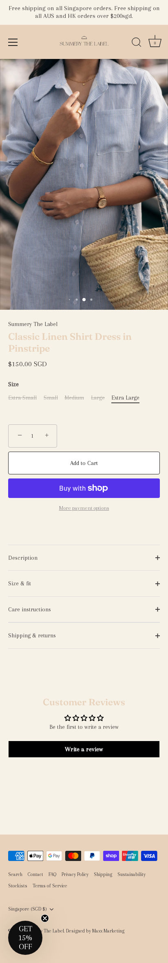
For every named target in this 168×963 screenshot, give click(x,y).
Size (13, 384)
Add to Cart (84, 463)
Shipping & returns (32, 635)
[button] (25, 938)
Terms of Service (50, 886)
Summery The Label (32, 324)
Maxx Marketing (108, 931)
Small (51, 397)
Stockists (17, 886)
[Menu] (13, 42)
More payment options (84, 508)
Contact (35, 874)
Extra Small (22, 397)
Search (15, 874)
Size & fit (19, 583)
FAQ (52, 874)
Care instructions (29, 609)
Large (98, 397)
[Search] (137, 43)
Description (23, 557)
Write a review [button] (84, 749)
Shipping (103, 874)
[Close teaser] (45, 918)
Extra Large (125, 397)
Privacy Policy (75, 874)
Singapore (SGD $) (27, 909)
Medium (74, 397)
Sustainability (131, 874)
